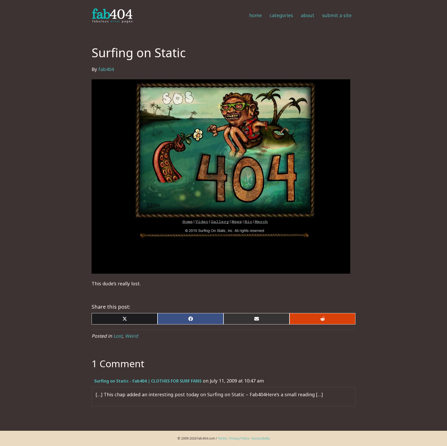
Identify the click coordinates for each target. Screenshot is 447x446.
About (307, 15)
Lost (117, 336)
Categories (281, 15)
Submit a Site (337, 15)
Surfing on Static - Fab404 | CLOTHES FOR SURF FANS (148, 381)
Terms (222, 438)
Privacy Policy (239, 438)
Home (255, 15)
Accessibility (260, 438)
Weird (131, 336)
